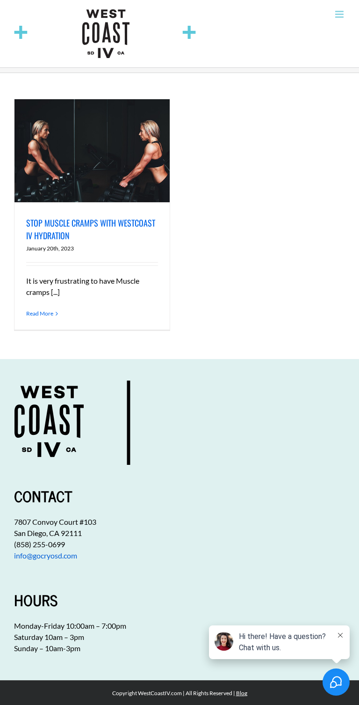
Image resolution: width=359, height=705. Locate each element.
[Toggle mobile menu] (340, 14)
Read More (39, 313)
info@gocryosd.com (45, 555)
